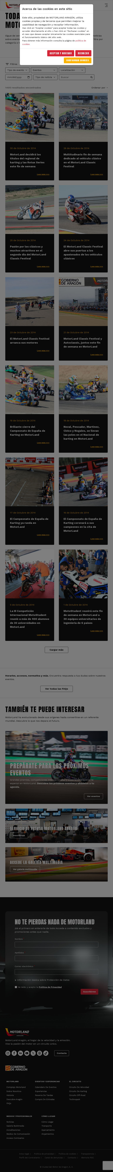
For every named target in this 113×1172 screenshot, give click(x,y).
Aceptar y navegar (61, 53)
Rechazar (83, 53)
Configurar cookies (77, 60)
